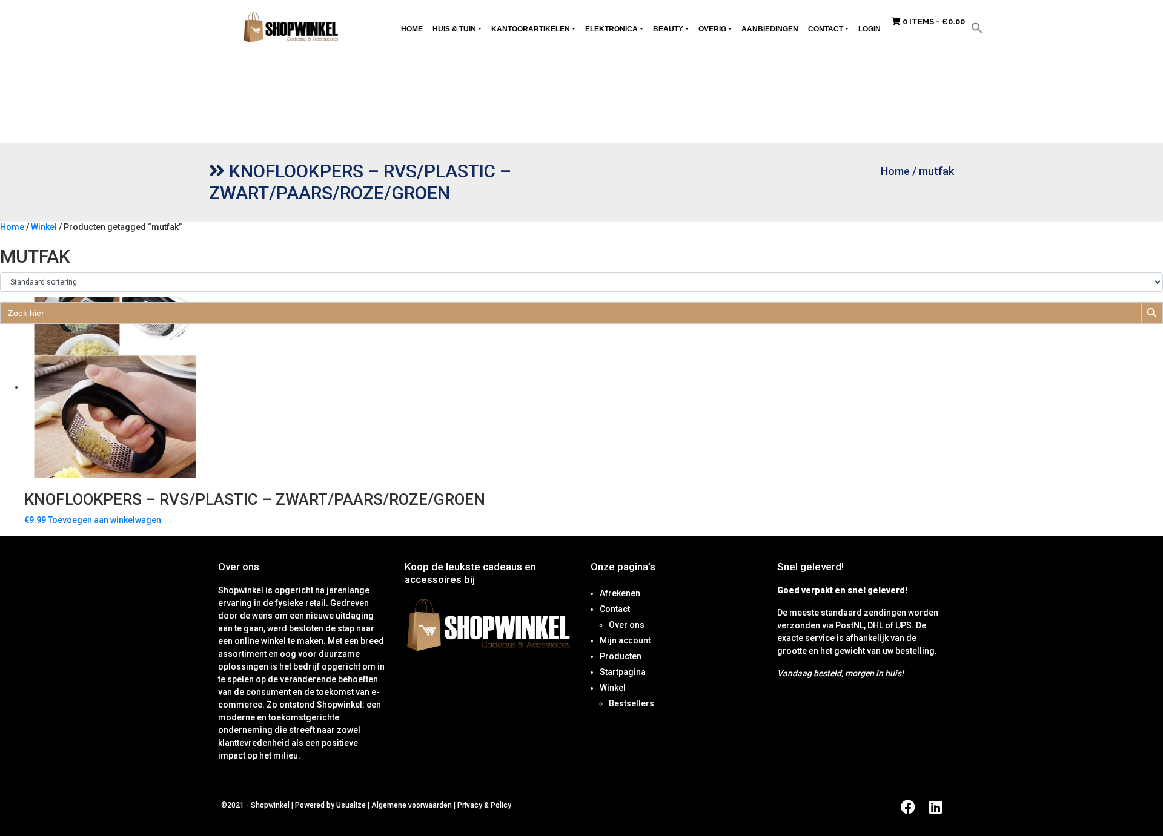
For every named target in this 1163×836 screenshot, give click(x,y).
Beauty (668, 29)
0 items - (933, 21)
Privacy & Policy (484, 805)
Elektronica (611, 29)
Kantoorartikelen (530, 29)
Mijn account (625, 640)
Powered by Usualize (330, 805)
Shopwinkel (271, 805)
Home (412, 29)
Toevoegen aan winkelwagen (104, 520)
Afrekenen (620, 593)
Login (869, 29)
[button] (977, 27)
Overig (712, 29)
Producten (620, 656)
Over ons (626, 625)
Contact (825, 29)
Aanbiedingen (769, 29)
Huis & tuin (454, 29)
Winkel (44, 227)
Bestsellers (631, 703)
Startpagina (623, 672)
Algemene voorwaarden (411, 805)
